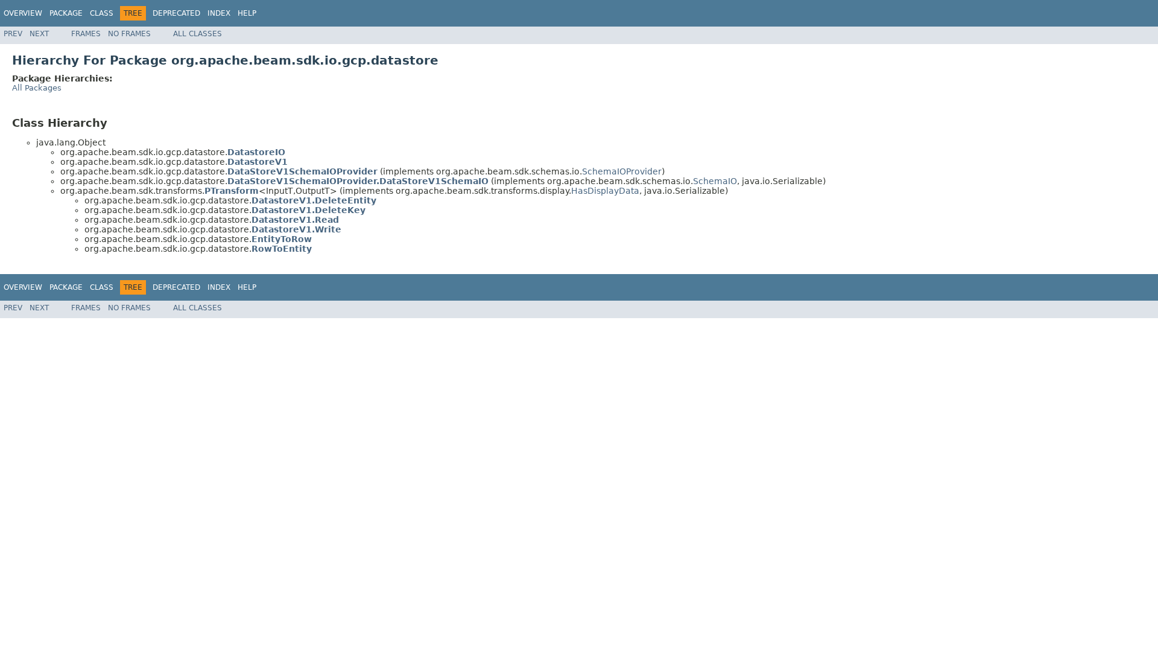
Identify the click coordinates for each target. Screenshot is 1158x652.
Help (247, 13)
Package (66, 13)
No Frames (129, 34)
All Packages (37, 87)
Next (39, 34)
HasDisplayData (605, 191)
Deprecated (176, 13)
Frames (86, 34)
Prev (13, 34)
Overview (23, 13)
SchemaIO (715, 181)
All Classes (197, 34)
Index (218, 13)
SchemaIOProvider (622, 171)
